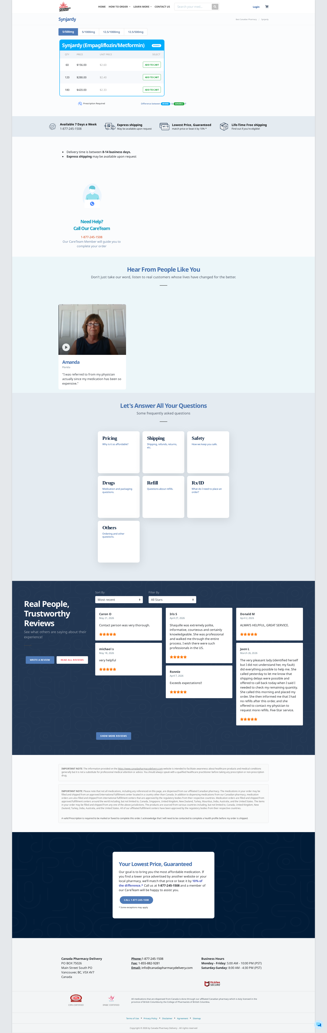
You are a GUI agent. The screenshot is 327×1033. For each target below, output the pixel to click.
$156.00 (81, 65)
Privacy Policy (150, 1018)
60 (67, 65)
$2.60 (103, 65)
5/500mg (68, 31)
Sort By (100, 592)
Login (256, 7)
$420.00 (81, 90)
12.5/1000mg (111, 32)
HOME (102, 6)
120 (67, 77)
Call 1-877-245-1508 (136, 900)
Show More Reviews (113, 736)
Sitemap (197, 1018)
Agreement (182, 1018)
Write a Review (40, 659)
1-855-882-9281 (149, 963)
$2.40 (103, 77)
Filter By (154, 592)
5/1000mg (88, 32)
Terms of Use (132, 1018)
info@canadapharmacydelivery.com (167, 968)
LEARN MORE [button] (141, 6)
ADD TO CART (152, 64)
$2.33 (103, 90)
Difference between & (163, 103)
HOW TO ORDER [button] (118, 6)
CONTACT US (162, 6)
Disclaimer (167, 1018)
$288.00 (81, 77)
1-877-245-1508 (152, 959)
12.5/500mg (135, 32)
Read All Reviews (72, 659)
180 (67, 90)
